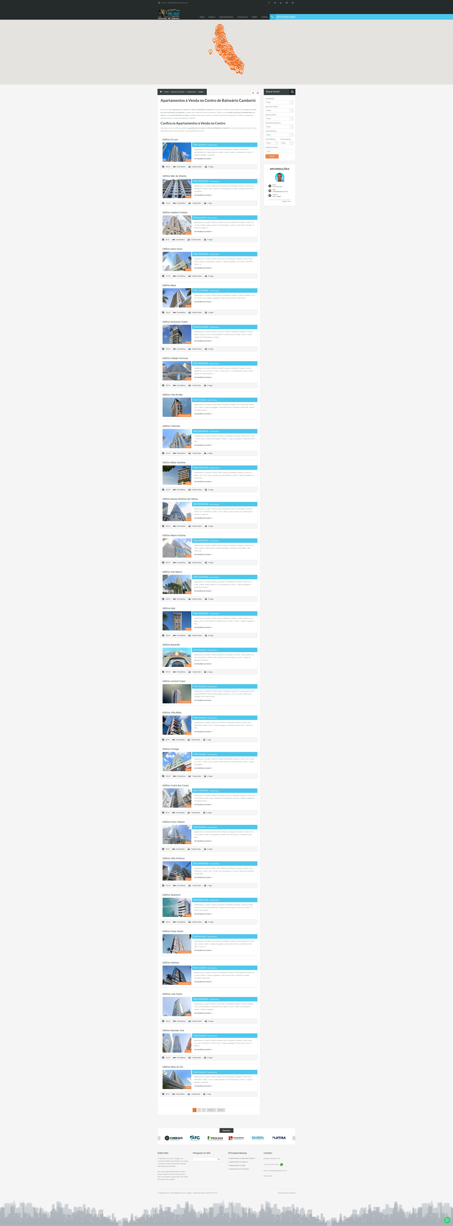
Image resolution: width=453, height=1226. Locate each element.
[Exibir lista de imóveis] (253, 93)
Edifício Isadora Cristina (175, 212)
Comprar (211, 17)
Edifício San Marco (172, 571)
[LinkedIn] (281, 2)
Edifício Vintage (171, 749)
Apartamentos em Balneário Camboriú (242, 1158)
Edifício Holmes (171, 962)
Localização (269, 98)
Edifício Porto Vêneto (174, 821)
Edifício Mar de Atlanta (174, 176)
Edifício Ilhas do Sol (173, 1066)
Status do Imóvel (271, 107)
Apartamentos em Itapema (238, 1162)
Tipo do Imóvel (270, 115)
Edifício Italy (169, 608)
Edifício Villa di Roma (174, 858)
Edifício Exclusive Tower (175, 321)
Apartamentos (191, 92)
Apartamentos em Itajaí (237, 1165)
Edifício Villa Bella (172, 712)
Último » (221, 1110)
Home (202, 17)
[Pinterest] (293, 2)
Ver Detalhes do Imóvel (202, 159)
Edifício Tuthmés (171, 426)
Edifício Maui (169, 285)
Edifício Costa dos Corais (176, 785)
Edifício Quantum (172, 894)
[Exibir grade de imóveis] (257, 93)
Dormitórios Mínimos (273, 123)
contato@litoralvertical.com (177, 3)
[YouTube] (287, 2)
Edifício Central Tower (174, 681)
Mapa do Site (268, 1176)
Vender (254, 17)
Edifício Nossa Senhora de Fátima (180, 499)
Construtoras (242, 17)
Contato (264, 17)
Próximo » (211, 1110)
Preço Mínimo (270, 139)
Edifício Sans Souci (172, 248)
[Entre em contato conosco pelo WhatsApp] (447, 1220)
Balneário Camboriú (177, 92)
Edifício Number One (173, 1030)
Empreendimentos (226, 17)
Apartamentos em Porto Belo (239, 1169)
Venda (166, 92)
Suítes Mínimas (271, 131)
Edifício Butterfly (171, 644)
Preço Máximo (285, 139)
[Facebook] (269, 2)
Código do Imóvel (271, 147)
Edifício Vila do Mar (173, 394)
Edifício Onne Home (173, 931)
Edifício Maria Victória (174, 535)
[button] (214, 41)
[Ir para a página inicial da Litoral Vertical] (169, 14)
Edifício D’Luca (170, 139)
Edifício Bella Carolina (174, 462)
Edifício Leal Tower (172, 994)
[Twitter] (275, 2)
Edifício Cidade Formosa (175, 358)
